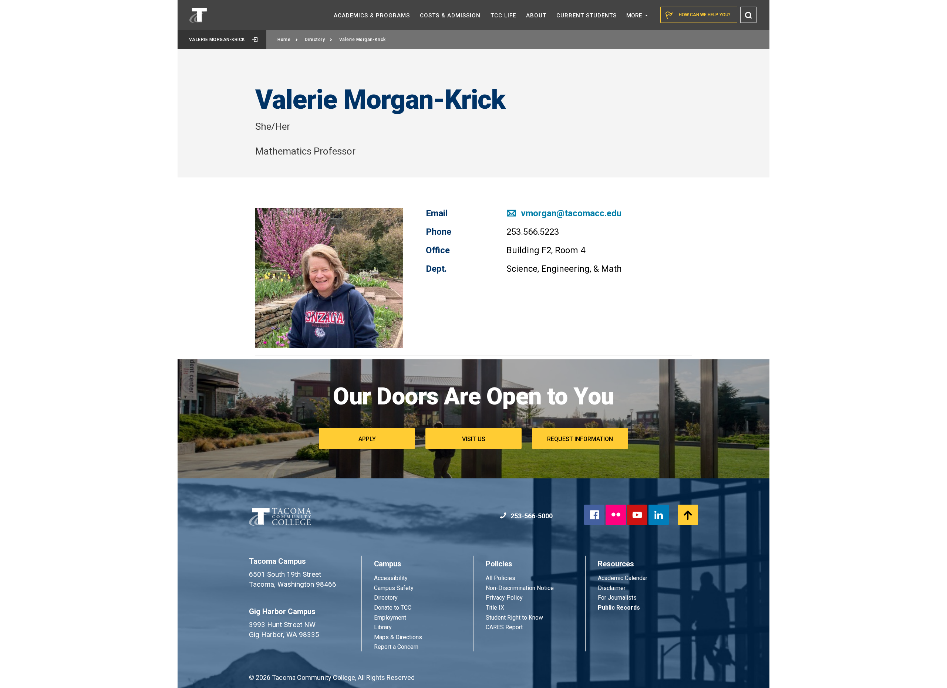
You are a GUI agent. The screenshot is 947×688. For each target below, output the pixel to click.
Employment (390, 617)
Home (283, 39)
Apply (367, 439)
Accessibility (391, 578)
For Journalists (617, 597)
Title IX (495, 607)
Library (383, 627)
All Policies (501, 578)
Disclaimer (612, 588)
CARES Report (504, 627)
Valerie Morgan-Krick (217, 39)
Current (586, 15)
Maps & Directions (398, 637)
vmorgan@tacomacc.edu (570, 213)
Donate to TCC (392, 607)
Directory (315, 39)
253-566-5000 (531, 516)
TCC (503, 15)
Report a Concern (396, 646)
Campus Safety (394, 588)
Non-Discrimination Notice (520, 588)
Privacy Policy (504, 597)
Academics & (372, 15)
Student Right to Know (514, 617)
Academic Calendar (622, 578)
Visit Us (473, 439)
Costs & (450, 15)
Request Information (580, 439)
